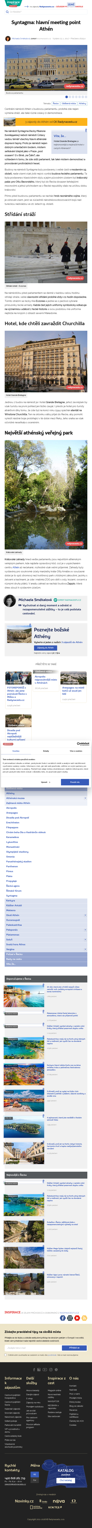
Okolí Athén (12, 915)
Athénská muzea (15, 798)
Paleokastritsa (14, 925)
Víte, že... (10, 964)
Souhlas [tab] (15, 751)
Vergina (10, 949)
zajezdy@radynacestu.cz (15, 1484)
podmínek (52, 1355)
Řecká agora (13, 886)
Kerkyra (10, 901)
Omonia (10, 857)
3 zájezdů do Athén (72, 642)
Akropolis (11, 808)
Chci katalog (66, 1480)
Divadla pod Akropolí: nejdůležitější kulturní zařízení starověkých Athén (17, 736)
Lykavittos (12, 842)
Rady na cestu (14, 959)
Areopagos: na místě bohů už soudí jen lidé (73, 691)
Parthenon (12, 866)
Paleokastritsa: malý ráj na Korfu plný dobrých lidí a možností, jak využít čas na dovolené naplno (66, 1041)
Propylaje (11, 881)
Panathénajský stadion (19, 862)
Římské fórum (13, 891)
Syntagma (11, 896)
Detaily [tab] (46, 751)
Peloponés (11, 930)
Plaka (9, 876)
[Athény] (19, 634)
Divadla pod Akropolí (17, 818)
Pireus (9, 871)
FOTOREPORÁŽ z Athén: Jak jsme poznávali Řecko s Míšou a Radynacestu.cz (17, 694)
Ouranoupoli (13, 920)
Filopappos (12, 827)
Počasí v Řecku (14, 954)
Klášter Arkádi (14, 905)
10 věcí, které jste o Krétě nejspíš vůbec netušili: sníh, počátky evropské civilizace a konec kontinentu (64, 989)
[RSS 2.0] (84, 1318)
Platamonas (12, 935)
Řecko (56, 104)
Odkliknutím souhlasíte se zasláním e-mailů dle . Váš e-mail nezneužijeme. (42, 1355)
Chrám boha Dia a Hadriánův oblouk (26, 832)
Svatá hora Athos (15, 944)
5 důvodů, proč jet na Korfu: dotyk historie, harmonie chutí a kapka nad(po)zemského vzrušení (64, 1146)
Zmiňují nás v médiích (46, 1494)
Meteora (10, 910)
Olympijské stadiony (17, 852)
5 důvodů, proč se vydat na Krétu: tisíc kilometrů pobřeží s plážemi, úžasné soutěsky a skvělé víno (66, 1094)
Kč (35, 1474)
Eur (34, 1480)
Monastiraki (12, 847)
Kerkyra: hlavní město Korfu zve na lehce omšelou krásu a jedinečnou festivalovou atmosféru (64, 1068)
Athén (16, 567)
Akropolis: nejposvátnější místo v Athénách (46, 680)
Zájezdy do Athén (45, 648)
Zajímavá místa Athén (18, 803)
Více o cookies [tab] (76, 751)
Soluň (9, 940)
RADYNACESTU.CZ (69, 1313)
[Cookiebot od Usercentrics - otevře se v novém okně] (78, 744)
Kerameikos (12, 837)
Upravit (44, 782)
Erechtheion (12, 823)
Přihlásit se (74, 1348)
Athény (82, 104)
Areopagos (12, 813)
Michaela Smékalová (21, 38)
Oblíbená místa (69, 104)
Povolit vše (75, 782)
